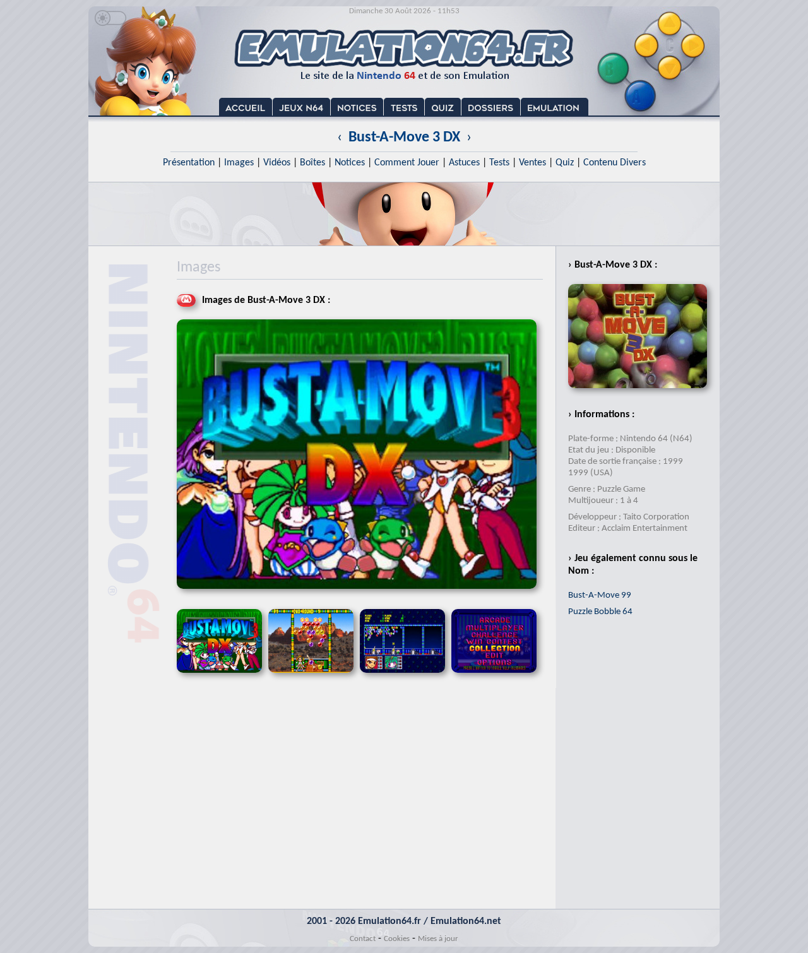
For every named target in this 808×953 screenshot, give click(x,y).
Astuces (464, 163)
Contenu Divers (614, 163)
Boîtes (312, 163)
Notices (350, 163)
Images (239, 163)
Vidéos (276, 163)
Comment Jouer (406, 163)
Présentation (189, 163)
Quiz (565, 163)
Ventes (532, 163)
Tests (499, 163)
